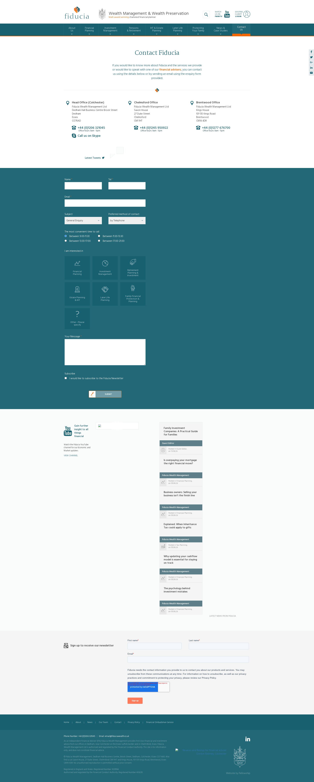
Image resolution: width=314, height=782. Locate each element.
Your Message (73, 336)
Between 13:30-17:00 (80, 241)
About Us (72, 29)
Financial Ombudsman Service (160, 722)
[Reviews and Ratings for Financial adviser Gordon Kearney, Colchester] (201, 750)
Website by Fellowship (238, 773)
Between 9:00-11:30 (79, 236)
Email (68, 197)
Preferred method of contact (123, 214)
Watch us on (218, 14)
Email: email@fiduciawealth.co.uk (114, 736)
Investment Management (110, 29)
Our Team (103, 722)
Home (66, 722)
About (78, 722)
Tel (110, 179)
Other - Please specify (77, 323)
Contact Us (241, 28)
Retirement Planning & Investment (133, 273)
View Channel (71, 455)
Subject (69, 214)
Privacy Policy (134, 722)
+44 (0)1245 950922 (154, 127)
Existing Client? (239, 14)
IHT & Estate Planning (156, 29)
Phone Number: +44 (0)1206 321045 (79, 736)
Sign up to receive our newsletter (92, 645)
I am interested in (74, 251)
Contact (117, 722)
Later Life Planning (178, 29)
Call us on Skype (89, 135)
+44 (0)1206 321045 (91, 127)
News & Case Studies (221, 29)
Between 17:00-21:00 (113, 241)
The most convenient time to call (82, 231)
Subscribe (70, 373)
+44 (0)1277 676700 (216, 127)
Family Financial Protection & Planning (133, 299)
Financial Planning (89, 29)
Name (68, 179)
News (89, 722)
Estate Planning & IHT (77, 299)
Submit (108, 394)
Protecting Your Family (198, 29)
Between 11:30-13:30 (113, 236)
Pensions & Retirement (134, 29)
